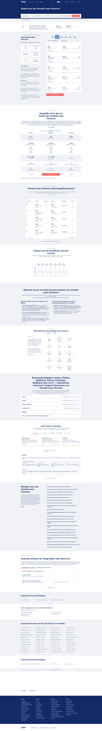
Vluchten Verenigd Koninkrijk (57, 716)
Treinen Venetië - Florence (56, 612)
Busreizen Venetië (55, 614)
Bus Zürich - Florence (25, 639)
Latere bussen (72, 237)
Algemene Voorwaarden (44, 727)
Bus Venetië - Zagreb (25, 646)
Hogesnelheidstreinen (25, 702)
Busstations (38, 709)
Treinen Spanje (24, 706)
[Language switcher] (59, 2)
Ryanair (52, 718)
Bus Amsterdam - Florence (26, 627)
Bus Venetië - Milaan (55, 642)
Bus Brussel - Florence (25, 630)
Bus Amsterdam (39, 716)
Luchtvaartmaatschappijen (56, 711)
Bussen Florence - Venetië (26, 612)
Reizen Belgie (69, 708)
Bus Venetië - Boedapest (71, 649)
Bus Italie (38, 708)
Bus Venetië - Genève (55, 646)
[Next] (79, 37)
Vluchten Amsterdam (55, 704)
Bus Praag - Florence (40, 630)
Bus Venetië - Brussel (70, 642)
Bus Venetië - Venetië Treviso (41, 600)
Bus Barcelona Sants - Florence (72, 637)
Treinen (29, 1)
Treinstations (24, 719)
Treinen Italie (24, 711)
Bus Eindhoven (39, 714)
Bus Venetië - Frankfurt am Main (42, 649)
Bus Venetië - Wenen (25, 651)
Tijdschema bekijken (25, 62)
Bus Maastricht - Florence (41, 632)
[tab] (52, 40)
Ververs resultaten (50, 196)
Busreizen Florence (25, 615)
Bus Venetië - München (70, 644)
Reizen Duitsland (69, 706)
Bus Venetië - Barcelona (25, 642)
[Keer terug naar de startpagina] (24, 2)
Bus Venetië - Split (69, 646)
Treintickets (23, 701)
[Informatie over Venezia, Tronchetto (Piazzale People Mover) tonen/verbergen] (79, 582)
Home (22, 669)
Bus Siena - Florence (70, 664)
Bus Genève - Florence (25, 632)
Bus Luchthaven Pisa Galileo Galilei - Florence (30, 664)
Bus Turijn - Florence (55, 637)
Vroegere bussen (30, 237)
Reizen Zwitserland (70, 711)
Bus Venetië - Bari (24, 649)
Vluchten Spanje (54, 701)
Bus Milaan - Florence (70, 627)
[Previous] (35, 264)
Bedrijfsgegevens (34, 727)
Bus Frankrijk (39, 706)
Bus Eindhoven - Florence (41, 627)
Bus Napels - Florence (70, 630)
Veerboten (42, 1)
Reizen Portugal (69, 709)
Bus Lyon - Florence (55, 632)
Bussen (33, 1)
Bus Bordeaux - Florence (56, 634)
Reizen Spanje (69, 701)
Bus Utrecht (38, 713)
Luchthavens (54, 709)
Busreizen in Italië (32, 669)
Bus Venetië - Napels (40, 646)
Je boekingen (65, 1)
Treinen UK (23, 713)
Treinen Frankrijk (24, 709)
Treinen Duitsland (24, 708)
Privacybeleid (53, 727)
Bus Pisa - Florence (54, 664)
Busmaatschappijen (40, 718)
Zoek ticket (25, 48)
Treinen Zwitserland (25, 714)
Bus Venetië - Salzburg (40, 651)
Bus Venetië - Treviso (25, 600)
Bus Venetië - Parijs (70, 639)
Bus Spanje (38, 702)
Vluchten (37, 1)
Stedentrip (68, 714)
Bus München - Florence (56, 630)
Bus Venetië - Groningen (56, 649)
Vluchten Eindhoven (55, 706)
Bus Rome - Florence (55, 627)
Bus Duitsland (39, 704)
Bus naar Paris (39, 711)
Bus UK (37, 701)
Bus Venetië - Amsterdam (56, 639)
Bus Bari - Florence (70, 632)
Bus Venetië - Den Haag (25, 644)
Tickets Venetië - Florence (26, 614)
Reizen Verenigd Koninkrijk (72, 713)
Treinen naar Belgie (25, 716)
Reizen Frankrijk (69, 704)
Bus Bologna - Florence (40, 634)
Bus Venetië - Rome (40, 642)
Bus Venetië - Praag (55, 644)
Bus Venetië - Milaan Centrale (57, 651)
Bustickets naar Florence (42, 669)
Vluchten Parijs (54, 708)
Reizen (67, 699)
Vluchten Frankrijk (55, 713)
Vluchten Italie (54, 702)
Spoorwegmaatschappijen (26, 704)
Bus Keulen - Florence (40, 639)
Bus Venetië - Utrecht (40, 644)
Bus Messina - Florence (40, 637)
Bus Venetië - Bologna (70, 651)
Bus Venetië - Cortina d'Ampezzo (57, 600)
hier (60, 241)
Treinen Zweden (24, 718)
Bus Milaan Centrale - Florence (27, 634)
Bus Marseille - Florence (71, 634)
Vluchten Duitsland (55, 714)
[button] (48, 16)
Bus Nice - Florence (24, 637)
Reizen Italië (68, 702)
